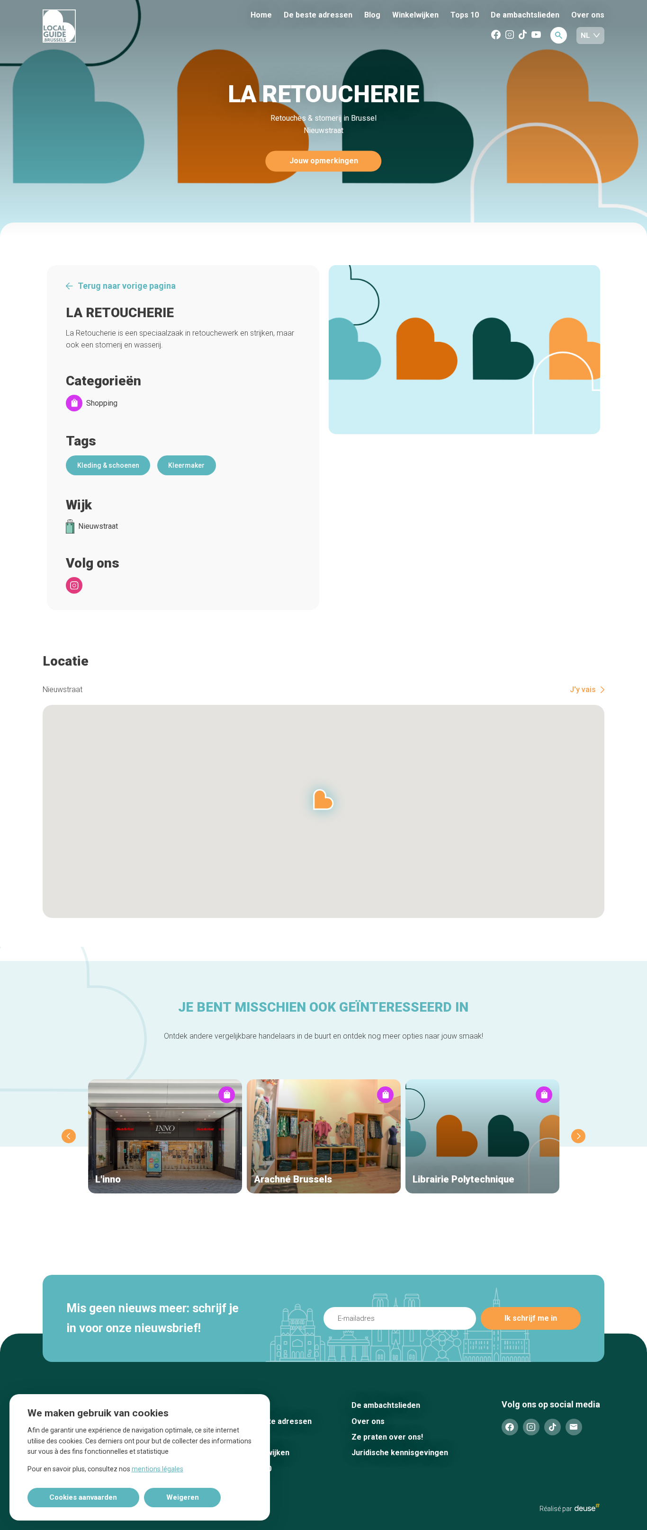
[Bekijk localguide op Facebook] (496, 35)
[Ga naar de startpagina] (94, 26)
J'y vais (583, 690)
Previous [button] (69, 1136)
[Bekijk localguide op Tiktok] (523, 35)
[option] (464, 349)
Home (261, 14)
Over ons (587, 14)
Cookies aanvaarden (83, 1497)
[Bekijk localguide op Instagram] (509, 35)
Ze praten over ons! (387, 1436)
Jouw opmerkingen (323, 161)
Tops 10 (464, 14)
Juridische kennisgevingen (399, 1452)
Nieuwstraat (98, 526)
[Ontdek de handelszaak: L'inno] (165, 1136)
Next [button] (578, 1136)
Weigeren (182, 1497)
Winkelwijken (415, 15)
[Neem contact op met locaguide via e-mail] (574, 1427)
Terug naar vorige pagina (127, 286)
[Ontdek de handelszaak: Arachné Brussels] (324, 1136)
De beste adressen (318, 14)
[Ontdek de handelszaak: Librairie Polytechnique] (482, 1136)
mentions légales (157, 1469)
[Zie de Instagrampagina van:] (74, 585)
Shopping (101, 403)
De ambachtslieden (525, 14)
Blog (372, 14)
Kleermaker (186, 465)
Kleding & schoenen (108, 465)
